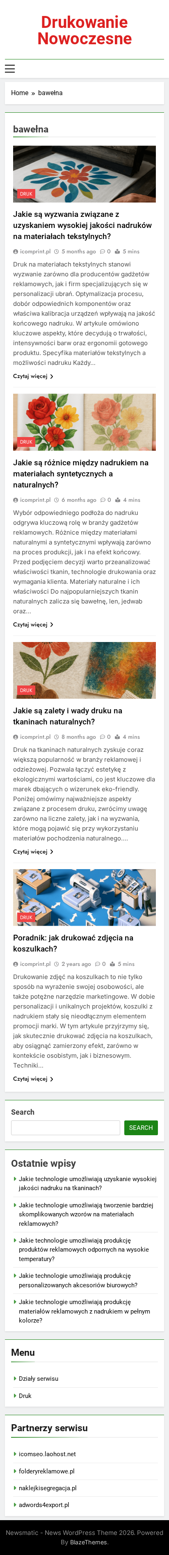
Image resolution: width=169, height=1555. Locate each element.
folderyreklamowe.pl (47, 1471)
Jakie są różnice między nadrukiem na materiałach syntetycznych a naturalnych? (80, 473)
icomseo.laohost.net (47, 1454)
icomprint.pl (35, 251)
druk (26, 194)
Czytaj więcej (30, 376)
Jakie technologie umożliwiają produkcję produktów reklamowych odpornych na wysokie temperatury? (84, 1250)
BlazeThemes (88, 1542)
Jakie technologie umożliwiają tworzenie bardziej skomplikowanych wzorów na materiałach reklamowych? (86, 1214)
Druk (25, 1396)
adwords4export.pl (44, 1505)
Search (22, 1112)
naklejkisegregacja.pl (48, 1488)
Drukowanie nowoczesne (84, 30)
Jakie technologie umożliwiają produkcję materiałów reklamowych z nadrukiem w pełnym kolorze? (84, 1311)
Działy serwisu (38, 1378)
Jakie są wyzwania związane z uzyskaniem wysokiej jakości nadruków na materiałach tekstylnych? (82, 225)
